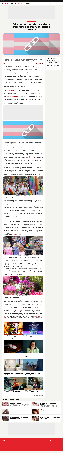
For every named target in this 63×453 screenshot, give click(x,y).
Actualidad (6, 0)
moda (6, 442)
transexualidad (16, 89)
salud (24, 442)
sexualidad (15, 234)
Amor (12, 3)
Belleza (13, 0)
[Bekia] (2, 0)
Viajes (38, 0)
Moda (10, 0)
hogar (31, 442)
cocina (11, 442)
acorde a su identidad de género (13, 96)
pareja (17, 442)
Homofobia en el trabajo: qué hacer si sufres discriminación (48, 404)
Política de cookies (17, 445)
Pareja (21, 0)
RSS (22, 445)
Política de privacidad (9, 445)
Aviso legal (3, 445)
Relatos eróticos (28, 3)
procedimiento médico (13, 90)
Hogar (34, 0)
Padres (18, 0)
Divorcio (22, 3)
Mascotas (24, 0)
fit (32, 442)
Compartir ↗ (41, 63)
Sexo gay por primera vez (15, 410)
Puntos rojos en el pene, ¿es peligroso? (53, 60)
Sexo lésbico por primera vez (15, 403)
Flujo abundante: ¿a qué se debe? (52, 68)
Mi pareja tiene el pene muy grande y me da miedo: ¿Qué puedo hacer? (50, 418)
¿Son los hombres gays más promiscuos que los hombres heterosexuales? (19, 418)
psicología (27, 442)
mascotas (20, 442)
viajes (35, 442)
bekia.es (2, 442)
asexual (20, 310)
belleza (8, 442)
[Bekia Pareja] (5, 3)
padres (14, 442)
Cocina (16, 0)
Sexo (15, 3)
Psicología (30, 0)
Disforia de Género (31, 157)
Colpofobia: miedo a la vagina (45, 410)
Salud (27, 0)
